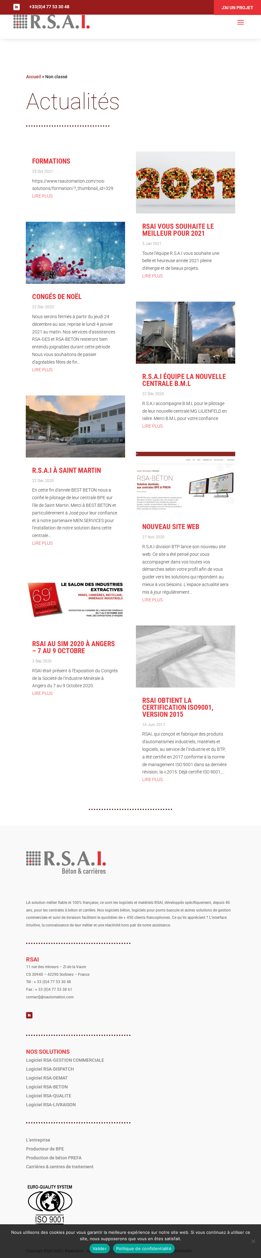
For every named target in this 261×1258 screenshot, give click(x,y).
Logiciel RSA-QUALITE (48, 1095)
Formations (51, 161)
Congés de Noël (57, 297)
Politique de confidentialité (144, 1248)
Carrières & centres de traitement (60, 1166)
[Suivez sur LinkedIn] (16, 7)
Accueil (33, 76)
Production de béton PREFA (53, 1157)
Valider (100, 1248)
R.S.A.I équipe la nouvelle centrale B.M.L (184, 380)
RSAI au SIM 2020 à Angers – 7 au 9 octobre (73, 647)
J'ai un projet (237, 7)
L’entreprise (38, 1140)
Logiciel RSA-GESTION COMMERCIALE (65, 1060)
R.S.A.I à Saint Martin (66, 470)
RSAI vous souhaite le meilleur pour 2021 (178, 229)
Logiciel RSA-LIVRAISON (51, 1104)
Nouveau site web (170, 527)
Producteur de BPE (45, 1148)
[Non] (253, 1241)
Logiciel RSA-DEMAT (47, 1077)
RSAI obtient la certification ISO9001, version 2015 (177, 707)
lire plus (42, 196)
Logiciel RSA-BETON (47, 1086)
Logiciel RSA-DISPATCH (50, 1069)
